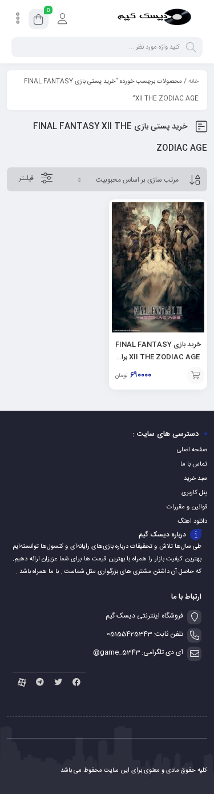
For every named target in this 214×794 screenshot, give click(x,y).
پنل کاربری (194, 493)
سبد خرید (195, 479)
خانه (193, 82)
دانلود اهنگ (192, 521)
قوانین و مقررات (187, 507)
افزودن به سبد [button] (195, 375)
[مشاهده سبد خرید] (38, 21)
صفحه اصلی (192, 450)
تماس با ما (193, 464)
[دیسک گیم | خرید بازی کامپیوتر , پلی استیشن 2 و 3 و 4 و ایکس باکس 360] (154, 19)
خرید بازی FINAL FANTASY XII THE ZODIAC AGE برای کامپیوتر (158, 357)
